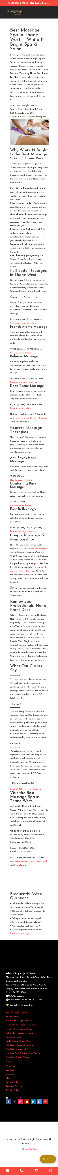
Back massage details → (22, 505)
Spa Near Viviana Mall (17, 1049)
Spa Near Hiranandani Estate (20, 1045)
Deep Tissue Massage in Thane (21, 1025)
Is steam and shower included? (27, 922)
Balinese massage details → (23, 382)
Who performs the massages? (26, 918)
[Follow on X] (14, 1101)
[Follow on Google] (39, 1101)
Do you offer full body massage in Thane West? (27, 913)
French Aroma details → (22, 353)
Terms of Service (14, 1086)
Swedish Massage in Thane (19, 1021)
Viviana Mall (41, 861)
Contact (10, 1074)
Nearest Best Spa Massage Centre (23, 1053)
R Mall (17, 865)
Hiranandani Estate (24, 861)
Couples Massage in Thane (19, 1029)
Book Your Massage (19, 933)
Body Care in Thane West (18, 1041)
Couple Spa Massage (37, 549)
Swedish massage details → (23, 323)
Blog (8, 1078)
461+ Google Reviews (17, 1012)
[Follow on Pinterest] (45, 1101)
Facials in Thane (13, 1037)
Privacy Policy (12, 1082)
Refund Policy (12, 1090)
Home (9, 1062)
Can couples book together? (26, 926)
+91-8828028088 (17, 992)
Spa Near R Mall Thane (17, 1057)
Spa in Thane (12, 1017)
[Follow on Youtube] (26, 1101)
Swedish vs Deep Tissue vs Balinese (30, 418)
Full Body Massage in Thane (19, 1033)
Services (10, 1070)
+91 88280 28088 (19, 3)
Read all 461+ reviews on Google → (27, 789)
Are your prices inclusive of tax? (27, 930)
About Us (10, 1066)
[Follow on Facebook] (8, 1101)
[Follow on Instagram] (20, 1101)
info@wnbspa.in (17, 996)
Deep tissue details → (21, 408)
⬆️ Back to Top (29, 1149)
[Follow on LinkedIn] (33, 1101)
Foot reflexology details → (23, 531)
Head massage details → (22, 480)
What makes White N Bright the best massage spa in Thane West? (27, 905)
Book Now (48, 1159)
